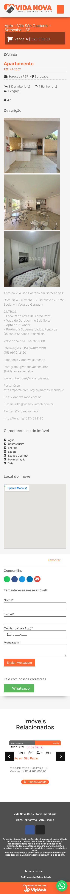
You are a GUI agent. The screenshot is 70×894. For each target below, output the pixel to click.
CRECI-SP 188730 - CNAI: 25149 (35, 820)
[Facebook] (30, 829)
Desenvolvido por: (35, 885)
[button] (60, 9)
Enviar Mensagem (19, 662)
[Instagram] (40, 829)
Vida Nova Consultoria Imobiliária (35, 814)
